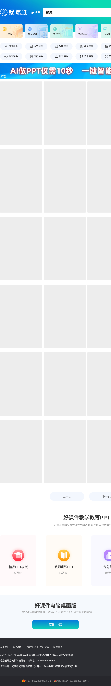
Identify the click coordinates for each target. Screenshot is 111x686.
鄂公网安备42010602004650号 (73, 681)
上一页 (67, 496)
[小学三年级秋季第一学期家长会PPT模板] (21, 384)
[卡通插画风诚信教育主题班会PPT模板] (65, 181)
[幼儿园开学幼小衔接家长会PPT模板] (21, 181)
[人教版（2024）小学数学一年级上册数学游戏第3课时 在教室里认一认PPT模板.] (21, 316)
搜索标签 (57, 647)
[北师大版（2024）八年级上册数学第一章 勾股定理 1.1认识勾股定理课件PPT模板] (65, 451)
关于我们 (4, 647)
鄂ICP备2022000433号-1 (38, 681)
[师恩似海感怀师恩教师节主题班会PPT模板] (21, 248)
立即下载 (55, 624)
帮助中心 (31, 647)
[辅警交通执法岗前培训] (65, 316)
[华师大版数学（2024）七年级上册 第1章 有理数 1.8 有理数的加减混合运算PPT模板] (21, 451)
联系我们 (18, 647)
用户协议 (44, 647)
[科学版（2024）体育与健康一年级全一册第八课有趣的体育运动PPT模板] (65, 113)
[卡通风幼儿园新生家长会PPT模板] (65, 248)
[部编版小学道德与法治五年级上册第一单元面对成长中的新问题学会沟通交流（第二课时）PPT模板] (65, 384)
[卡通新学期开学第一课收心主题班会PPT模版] (21, 113)
